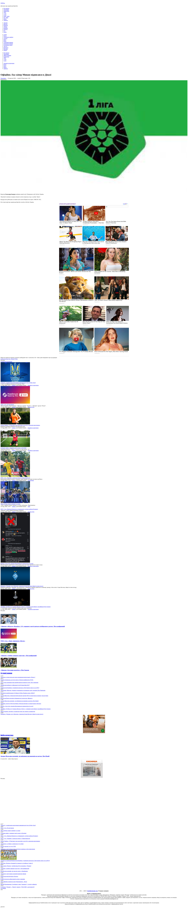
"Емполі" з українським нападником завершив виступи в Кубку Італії (18, 382)
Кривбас (6, 28)
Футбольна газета (8, 45)
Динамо (5, 22)
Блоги (5, 35)
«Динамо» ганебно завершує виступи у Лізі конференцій (19, 655)
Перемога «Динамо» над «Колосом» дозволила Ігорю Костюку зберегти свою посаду (22, 586)
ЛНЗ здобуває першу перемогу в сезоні (10, 503)
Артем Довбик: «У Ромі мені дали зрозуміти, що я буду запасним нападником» (20, 425)
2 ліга (5, 15)
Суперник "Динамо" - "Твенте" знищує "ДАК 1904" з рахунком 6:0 (17, 887)
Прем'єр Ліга (31, 407)
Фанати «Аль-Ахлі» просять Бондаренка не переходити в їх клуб (17, 563)
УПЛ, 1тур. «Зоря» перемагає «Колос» (13, 641)
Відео (5, 41)
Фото (5, 39)
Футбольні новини (8, 43)
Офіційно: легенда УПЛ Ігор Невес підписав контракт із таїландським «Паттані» (21, 703)
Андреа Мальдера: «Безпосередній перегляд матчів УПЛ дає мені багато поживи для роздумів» (24, 695)
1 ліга (5, 13)
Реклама (6, 49)
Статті (5, 34)
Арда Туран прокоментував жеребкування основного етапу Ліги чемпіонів (19, 682)
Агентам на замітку (8, 37)
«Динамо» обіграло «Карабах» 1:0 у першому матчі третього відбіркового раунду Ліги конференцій (33, 626)
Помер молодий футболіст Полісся (9, 876)
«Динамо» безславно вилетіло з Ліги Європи (15, 670)
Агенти (5, 38)
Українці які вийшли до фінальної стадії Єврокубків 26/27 (15, 685)
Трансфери (6, 9)
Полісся (5, 29)
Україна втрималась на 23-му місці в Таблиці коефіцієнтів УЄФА (17, 679)
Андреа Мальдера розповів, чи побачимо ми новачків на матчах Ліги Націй (19, 701)
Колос (5, 32)
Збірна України (7, 55)
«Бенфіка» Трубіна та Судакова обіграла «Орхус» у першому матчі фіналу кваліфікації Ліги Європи (26, 606)
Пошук (5, 50)
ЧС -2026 (6, 17)
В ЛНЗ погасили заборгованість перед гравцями (13, 879)
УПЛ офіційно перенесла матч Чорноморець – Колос (14, 881)
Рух (4, 30)
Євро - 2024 (6, 16)
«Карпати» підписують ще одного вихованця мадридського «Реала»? (18, 677)
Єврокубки (6, 11)
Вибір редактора (7, 735)
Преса (5, 19)
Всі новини (6, 8)
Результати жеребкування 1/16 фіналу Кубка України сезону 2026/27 (18, 693)
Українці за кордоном (9, 63)
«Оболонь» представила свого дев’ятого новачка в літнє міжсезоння (18, 849)
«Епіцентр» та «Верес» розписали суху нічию (12, 843)
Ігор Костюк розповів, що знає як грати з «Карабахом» (14, 871)
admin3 (14, 385)
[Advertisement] (12, 801)
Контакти (6, 47)
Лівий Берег (31, 480)
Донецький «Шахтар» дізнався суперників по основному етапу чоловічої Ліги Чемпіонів (23, 690)
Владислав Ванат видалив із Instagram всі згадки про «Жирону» (17, 698)
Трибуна (6, 20)
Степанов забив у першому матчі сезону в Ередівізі (13, 448)
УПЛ (5, 12)
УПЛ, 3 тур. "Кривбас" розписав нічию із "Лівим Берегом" (15, 477)
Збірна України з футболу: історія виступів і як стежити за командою (18, 711)
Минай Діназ (14, 359)
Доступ (5, 46)
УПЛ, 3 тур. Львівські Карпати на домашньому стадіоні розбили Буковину (19, 509)
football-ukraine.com (92, 891)
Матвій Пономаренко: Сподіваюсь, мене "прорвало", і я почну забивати (19, 884)
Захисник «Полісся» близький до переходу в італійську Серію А (17, 863)
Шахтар (5, 24)
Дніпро (5, 26)
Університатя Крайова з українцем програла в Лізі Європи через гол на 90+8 (20, 687)
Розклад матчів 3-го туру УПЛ (8, 846)
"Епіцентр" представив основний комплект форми (13, 873)
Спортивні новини (8, 42)
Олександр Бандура (5, 359)
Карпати (6, 25)
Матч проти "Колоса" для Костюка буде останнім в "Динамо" (16, 866)
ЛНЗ (29, 506)
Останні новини (6, 673)
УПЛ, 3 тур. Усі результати (7, 404)
